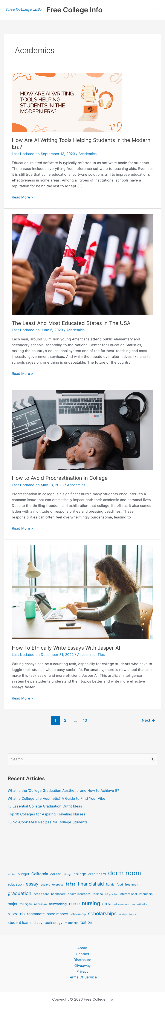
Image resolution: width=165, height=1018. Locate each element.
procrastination (139, 904)
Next (148, 720)
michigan (26, 904)
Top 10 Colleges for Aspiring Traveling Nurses (46, 814)
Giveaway (82, 965)
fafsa (71, 884)
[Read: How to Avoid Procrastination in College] (82, 429)
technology (54, 923)
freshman (131, 884)
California (39, 874)
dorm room (124, 873)
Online (106, 904)
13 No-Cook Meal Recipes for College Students (48, 822)
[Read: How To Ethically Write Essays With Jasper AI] (82, 592)
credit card (97, 874)
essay (32, 884)
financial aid (91, 884)
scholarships (102, 913)
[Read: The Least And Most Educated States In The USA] (82, 264)
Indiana (98, 894)
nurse (74, 903)
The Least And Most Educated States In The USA (71, 323)
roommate (36, 914)
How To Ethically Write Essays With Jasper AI (66, 648)
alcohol (11, 874)
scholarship (78, 914)
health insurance (79, 894)
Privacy (82, 971)
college (79, 874)
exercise (58, 884)
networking (58, 904)
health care (41, 894)
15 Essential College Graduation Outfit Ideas (45, 806)
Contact (82, 954)
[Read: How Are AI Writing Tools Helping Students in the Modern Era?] (67, 102)
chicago (67, 874)
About (82, 948)
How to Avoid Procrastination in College (60, 478)
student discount (128, 914)
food (120, 884)
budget (23, 874)
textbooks (71, 922)
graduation (19, 893)
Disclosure (82, 960)
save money (57, 914)
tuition (86, 922)
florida (110, 884)
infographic (111, 894)
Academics (87, 154)
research (16, 913)
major (13, 903)
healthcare (58, 894)
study (38, 923)
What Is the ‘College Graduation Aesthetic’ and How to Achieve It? (63, 790)
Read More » (22, 197)
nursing (91, 903)
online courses (121, 904)
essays (45, 884)
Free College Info (74, 10)
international (128, 894)
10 (85, 720)
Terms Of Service (82, 977)
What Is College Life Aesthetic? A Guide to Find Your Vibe (56, 798)
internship (146, 894)
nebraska (40, 904)
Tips (101, 654)
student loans (19, 922)
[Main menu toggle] (156, 10)
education (16, 884)
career (55, 874)
